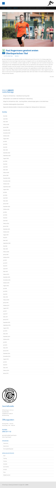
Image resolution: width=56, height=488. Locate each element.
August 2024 (6, 158)
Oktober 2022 (6, 209)
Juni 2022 (5, 215)
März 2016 (5, 333)
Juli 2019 (5, 260)
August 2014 (6, 359)
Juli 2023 (5, 192)
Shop (4, 472)
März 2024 (5, 169)
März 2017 (5, 316)
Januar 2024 (5, 175)
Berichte (17, 56)
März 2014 (5, 367)
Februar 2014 (6, 370)
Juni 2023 (5, 195)
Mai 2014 (5, 364)
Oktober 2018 (6, 282)
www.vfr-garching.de (6, 437)
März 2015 (5, 347)
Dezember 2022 (6, 206)
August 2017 (6, 308)
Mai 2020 (5, 246)
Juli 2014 (5, 362)
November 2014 (6, 356)
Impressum (5, 443)
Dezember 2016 (6, 322)
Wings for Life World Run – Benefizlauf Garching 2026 (16, 96)
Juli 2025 (5, 141)
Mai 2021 (5, 237)
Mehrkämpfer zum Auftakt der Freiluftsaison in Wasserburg (18, 98)
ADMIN (26, 484)
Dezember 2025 (6, 130)
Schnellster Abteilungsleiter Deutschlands (13, 104)
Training (5, 458)
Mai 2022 (5, 217)
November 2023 (6, 181)
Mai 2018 (5, 294)
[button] (3, 3)
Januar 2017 (5, 319)
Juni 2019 (5, 263)
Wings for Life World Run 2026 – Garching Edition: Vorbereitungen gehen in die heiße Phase (25, 101)
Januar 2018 (5, 302)
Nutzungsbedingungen (8, 448)
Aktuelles (5, 464)
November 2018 (6, 280)
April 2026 (5, 119)
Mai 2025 (5, 147)
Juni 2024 (5, 161)
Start (4, 455)
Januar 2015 (5, 350)
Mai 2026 (5, 116)
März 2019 (5, 271)
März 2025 (5, 150)
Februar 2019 (6, 274)
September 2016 (6, 325)
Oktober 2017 (6, 305)
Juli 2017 (5, 311)
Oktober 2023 (6, 183)
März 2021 (5, 240)
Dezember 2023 (6, 178)
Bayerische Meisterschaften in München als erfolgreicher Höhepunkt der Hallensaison (24, 107)
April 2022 (5, 220)
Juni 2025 (5, 144)
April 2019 (5, 268)
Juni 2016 (5, 330)
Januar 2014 (5, 373)
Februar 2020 (6, 251)
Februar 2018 (6, 299)
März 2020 (5, 249)
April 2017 (5, 314)
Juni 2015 (5, 345)
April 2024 (5, 167)
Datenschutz (6, 446)
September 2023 (6, 186)
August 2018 (6, 285)
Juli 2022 (5, 212)
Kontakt (5, 469)
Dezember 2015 (6, 336)
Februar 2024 (6, 172)
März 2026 (5, 121)
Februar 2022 (6, 223)
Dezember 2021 (6, 229)
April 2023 (5, 198)
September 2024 (6, 155)
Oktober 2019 (6, 257)
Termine (5, 461)
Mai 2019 (5, 265)
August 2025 (6, 138)
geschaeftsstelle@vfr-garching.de (9, 435)
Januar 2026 (5, 127)
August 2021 (6, 234)
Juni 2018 (5, 291)
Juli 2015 (5, 342)
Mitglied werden (6, 475)
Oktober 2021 (6, 232)
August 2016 (6, 328)
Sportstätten (6, 466)
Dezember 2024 (6, 152)
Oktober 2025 (6, 135)
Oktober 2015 (6, 339)
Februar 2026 (6, 124)
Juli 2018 (5, 288)
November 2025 (6, 133)
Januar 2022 (5, 226)
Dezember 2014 (6, 353)
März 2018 (5, 297)
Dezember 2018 (6, 277)
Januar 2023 (5, 203)
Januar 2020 (5, 254)
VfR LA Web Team (9, 56)
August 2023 (6, 189)
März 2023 (5, 200)
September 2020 (6, 243)
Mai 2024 (5, 164)
